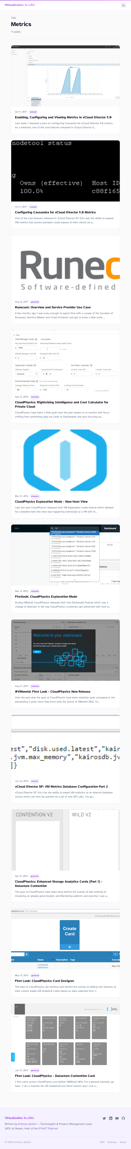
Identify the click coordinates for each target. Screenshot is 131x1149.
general (35, 302)
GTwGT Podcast (48, 1128)
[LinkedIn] (110, 1118)
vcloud (33, 112)
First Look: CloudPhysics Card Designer (44, 981)
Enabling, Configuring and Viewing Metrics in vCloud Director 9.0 (63, 117)
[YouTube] (117, 1118)
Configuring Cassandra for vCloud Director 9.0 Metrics (55, 212)
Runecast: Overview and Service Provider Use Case (53, 307)
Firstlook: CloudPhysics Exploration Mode (46, 596)
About (123, 1142)
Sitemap (112, 1142)
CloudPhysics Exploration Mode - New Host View (51, 501)
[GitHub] (123, 1118)
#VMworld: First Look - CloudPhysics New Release (52, 691)
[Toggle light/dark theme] (123, 5)
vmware (35, 397)
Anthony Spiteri (27, 1124)
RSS (102, 1142)
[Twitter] (104, 1118)
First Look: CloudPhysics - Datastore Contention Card (55, 1076)
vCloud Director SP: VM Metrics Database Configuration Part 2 (61, 786)
